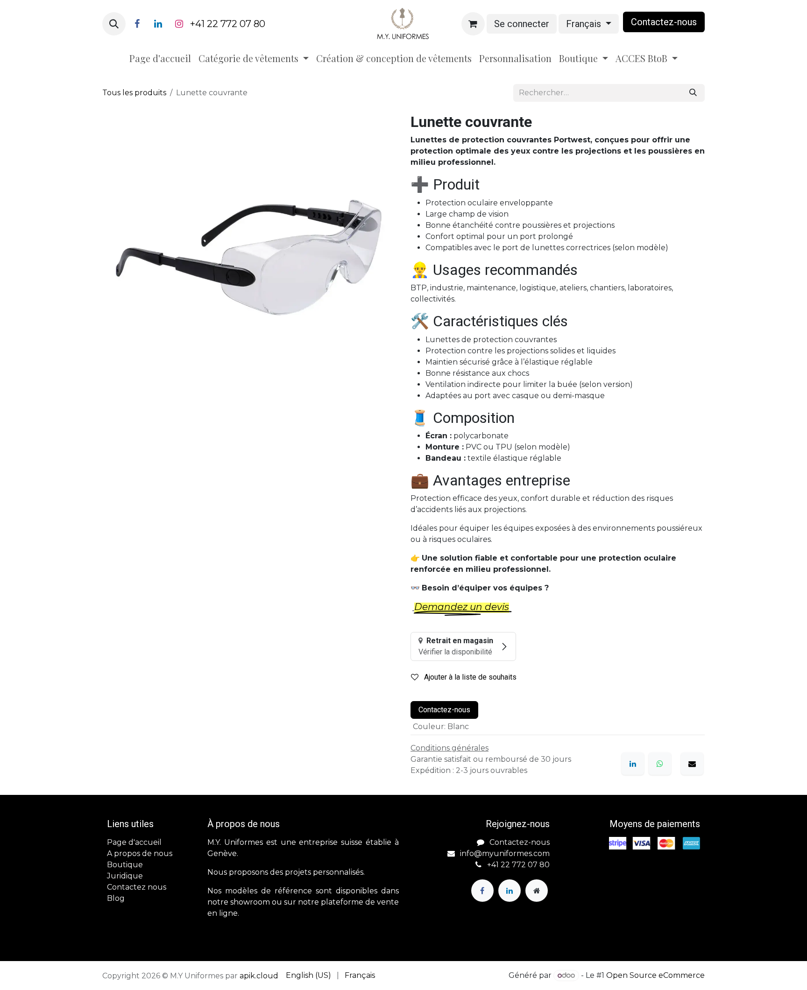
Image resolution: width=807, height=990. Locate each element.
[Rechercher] (693, 93)
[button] (114, 23)
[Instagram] (179, 23)
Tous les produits (134, 92)
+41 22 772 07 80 (227, 23)
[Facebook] (136, 23)
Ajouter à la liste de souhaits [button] (469, 677)
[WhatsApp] (660, 763)
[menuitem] (160, 58)
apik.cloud (259, 975)
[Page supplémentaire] (536, 890)
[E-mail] (692, 763)
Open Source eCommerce (655, 975)
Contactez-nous (444, 709)
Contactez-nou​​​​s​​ (664, 22)
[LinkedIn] (158, 23)
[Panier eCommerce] (473, 23)
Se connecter (521, 23)
